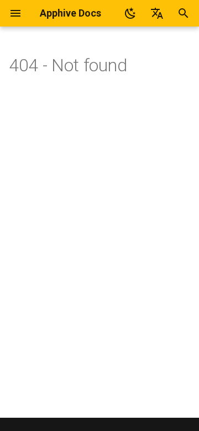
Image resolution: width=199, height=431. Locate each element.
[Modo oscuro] (130, 13)
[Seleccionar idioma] (157, 13)
